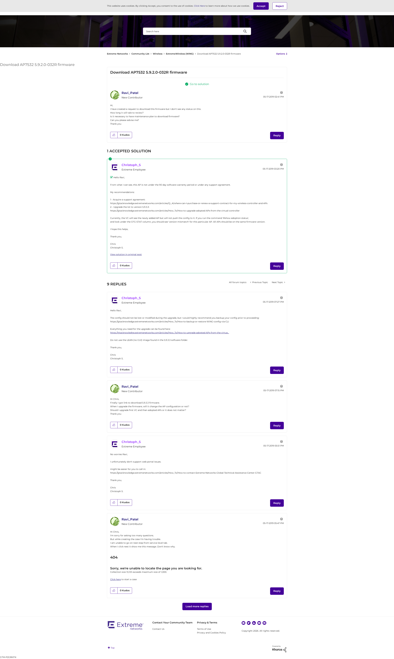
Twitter (249, 623)
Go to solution (199, 84)
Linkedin (254, 623)
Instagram (264, 623)
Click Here (199, 5)
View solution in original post (126, 254)
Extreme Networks (117, 53)
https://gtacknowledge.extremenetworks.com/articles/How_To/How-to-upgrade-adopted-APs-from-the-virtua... (169, 332)
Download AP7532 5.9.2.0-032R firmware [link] (219, 53)
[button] (261, 6)
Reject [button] (280, 6)
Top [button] (113, 647)
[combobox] (197, 31)
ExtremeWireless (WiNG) (180, 53)
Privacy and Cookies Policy (211, 632)
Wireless (157, 53)
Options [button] (280, 53)
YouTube (259, 623)
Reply (277, 135)
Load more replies (197, 606)
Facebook (243, 623)
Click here (115, 579)
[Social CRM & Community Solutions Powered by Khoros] (279, 648)
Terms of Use (204, 629)
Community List (140, 53)
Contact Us (158, 629)
